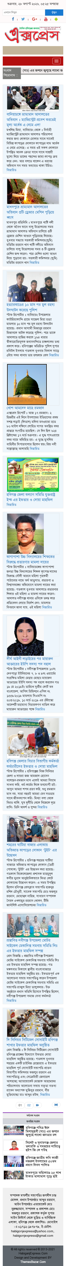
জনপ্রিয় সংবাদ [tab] (33, 1121)
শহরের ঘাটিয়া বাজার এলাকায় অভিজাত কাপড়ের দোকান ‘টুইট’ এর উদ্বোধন (32, 850)
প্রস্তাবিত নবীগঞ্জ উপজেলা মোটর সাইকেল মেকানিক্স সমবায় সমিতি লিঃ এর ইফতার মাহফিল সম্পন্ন (32, 945)
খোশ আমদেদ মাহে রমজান (25, 408)
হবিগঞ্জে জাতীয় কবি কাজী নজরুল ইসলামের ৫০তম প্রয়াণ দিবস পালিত (42, 1161)
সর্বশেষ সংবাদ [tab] (33, 1115)
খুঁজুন (54, 12)
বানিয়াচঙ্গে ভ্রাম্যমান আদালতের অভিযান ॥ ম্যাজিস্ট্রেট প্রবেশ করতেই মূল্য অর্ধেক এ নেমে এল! (31, 119)
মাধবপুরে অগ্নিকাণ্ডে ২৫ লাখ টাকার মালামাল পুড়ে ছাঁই (43, 1174)
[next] (37, 1105)
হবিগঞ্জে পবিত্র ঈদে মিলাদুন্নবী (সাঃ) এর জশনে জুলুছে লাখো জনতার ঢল (42, 1131)
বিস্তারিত (11, 170)
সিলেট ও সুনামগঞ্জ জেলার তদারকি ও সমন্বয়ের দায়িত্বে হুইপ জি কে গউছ (43, 1146)
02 (29, 1105)
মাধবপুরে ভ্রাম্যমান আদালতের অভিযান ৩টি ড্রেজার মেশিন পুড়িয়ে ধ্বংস (30, 212)
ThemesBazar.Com (33, 1262)
